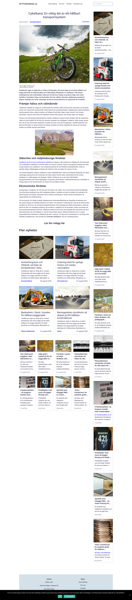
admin (59, 331)
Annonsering (52, 4)
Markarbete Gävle (101, 137)
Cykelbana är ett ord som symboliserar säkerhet (35, 162)
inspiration (85, 22)
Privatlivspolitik (69, 596)
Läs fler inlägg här (54, 223)
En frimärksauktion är (102, 415)
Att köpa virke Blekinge (102, 553)
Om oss (61, 4)
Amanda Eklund (35, 22)
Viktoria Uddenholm (28, 331)
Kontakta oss (77, 4)
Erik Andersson (62, 281)
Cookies (69, 4)
